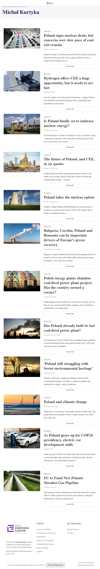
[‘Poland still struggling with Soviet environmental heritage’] (22, 366)
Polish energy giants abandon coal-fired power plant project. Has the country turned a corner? (68, 285)
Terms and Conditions (86, 565)
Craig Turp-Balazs (50, 297)
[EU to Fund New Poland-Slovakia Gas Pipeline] (22, 480)
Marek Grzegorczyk (51, 49)
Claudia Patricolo (50, 487)
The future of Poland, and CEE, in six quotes (69, 161)
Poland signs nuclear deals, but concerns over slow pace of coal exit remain (69, 40)
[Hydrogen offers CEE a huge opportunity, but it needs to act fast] (22, 81)
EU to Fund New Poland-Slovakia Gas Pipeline (64, 480)
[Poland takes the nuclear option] (22, 199)
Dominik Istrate (49, 373)
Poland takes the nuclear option (69, 197)
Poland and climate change (65, 401)
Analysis (47, 31)
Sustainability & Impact (45, 544)
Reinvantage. (21, 542)
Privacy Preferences (55, 565)
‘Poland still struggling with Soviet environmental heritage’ (68, 366)
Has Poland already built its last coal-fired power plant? (69, 328)
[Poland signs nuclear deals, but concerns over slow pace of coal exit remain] (22, 38)
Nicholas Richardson (51, 406)
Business (47, 74)
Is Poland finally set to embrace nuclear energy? (69, 123)
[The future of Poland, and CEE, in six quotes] (22, 161)
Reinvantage (22, 565)
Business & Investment (45, 540)
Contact (70, 533)
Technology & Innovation (46, 533)
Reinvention (41, 537)
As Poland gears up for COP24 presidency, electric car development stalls (68, 440)
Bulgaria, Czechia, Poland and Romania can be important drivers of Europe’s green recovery (68, 237)
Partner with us (73, 529)
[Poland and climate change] (22, 404)
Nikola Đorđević (49, 92)
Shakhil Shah (48, 449)
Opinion (47, 398)
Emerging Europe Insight (52, 249)
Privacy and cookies (86, 562)
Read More (70, 66)
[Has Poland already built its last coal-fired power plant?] (22, 328)
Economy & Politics (44, 529)
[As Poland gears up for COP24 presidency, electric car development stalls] (22, 437)
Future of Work (42, 548)
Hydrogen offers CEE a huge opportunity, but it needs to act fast (68, 83)
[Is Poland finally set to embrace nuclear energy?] (22, 123)
